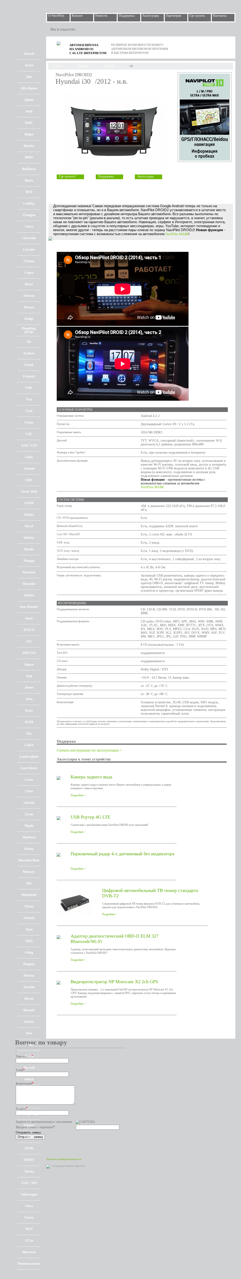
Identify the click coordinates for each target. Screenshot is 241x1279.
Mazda (29, 849)
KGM (29, 722)
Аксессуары (150, 15)
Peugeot (29, 964)
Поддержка (127, 15)
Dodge (28, 319)
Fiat (29, 399)
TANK (29, 1148)
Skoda (28, 1056)
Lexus (29, 779)
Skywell (29, 1067)
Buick (29, 180)
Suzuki (29, 1137)
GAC (29, 434)
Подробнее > (78, 795)
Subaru (29, 1125)
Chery (29, 226)
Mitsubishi (28, 895)
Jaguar (29, 664)
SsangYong (29, 1114)
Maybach (29, 837)
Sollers (29, 1091)
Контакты (219, 15)
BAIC (29, 123)
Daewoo (29, 295)
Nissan (29, 906)
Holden (29, 537)
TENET (29, 1160)
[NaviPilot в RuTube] (93, 29)
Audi (28, 111)
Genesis (29, 468)
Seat (29, 1033)
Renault (29, 1010)
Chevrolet (29, 238)
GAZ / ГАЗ (29, 445)
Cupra (29, 272)
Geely (29, 457)
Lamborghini (29, 756)
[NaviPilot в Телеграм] (83, 29)
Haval (29, 526)
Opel (29, 929)
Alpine (29, 100)
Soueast (29, 1102)
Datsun (29, 307)
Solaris (29, 1079)
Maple (28, 826)
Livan (29, 814)
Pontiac (29, 975)
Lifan (29, 791)
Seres (29, 1044)
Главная (57, 66)
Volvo (29, 1206)
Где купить (197, 15)
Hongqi (29, 560)
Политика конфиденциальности (64, 1159)
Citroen (29, 261)
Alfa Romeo (28, 88)
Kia (29, 733)
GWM (28, 503)
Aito (29, 77)
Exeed (29, 365)
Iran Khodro (29, 607)
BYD (29, 192)
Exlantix (29, 376)
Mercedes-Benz (29, 860)
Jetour (29, 687)
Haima (29, 514)
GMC (29, 480)
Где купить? (67, 176)
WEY (29, 1229)
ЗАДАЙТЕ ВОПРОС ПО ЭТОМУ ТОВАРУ (151, 188)
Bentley (29, 146)
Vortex (29, 1217)
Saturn (29, 1021)
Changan (29, 215)
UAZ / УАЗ (29, 1183)
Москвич (29, 1252)
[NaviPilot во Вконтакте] (104, 29)
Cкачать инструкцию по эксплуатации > (89, 750)
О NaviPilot (56, 15)
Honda (29, 549)
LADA (29, 745)
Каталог (77, 15)
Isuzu (29, 618)
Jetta (28, 699)
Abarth (29, 53)
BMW (29, 157)
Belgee (28, 134)
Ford (28, 411)
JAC (29, 641)
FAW (28, 388)
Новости (101, 15)
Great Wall (29, 491)
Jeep (29, 676)
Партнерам (173, 15)
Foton (29, 422)
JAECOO (29, 653)
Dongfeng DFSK (29, 330)
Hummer (29, 572)
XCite (29, 1240)
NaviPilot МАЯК (177, 234)
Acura (29, 65)
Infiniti (29, 595)
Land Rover (28, 768)
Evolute (29, 353)
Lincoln (29, 802)
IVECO (29, 630)
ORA (29, 941)
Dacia (29, 284)
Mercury (29, 872)
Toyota (29, 1171)
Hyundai (29, 584)
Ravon (29, 998)
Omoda (29, 918)
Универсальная (28, 1263)
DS (29, 342)
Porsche (29, 987)
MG (29, 883)
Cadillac (29, 203)
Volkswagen (29, 1194)
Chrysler (29, 249)
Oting (29, 952)
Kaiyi (29, 710)
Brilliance (29, 169)
